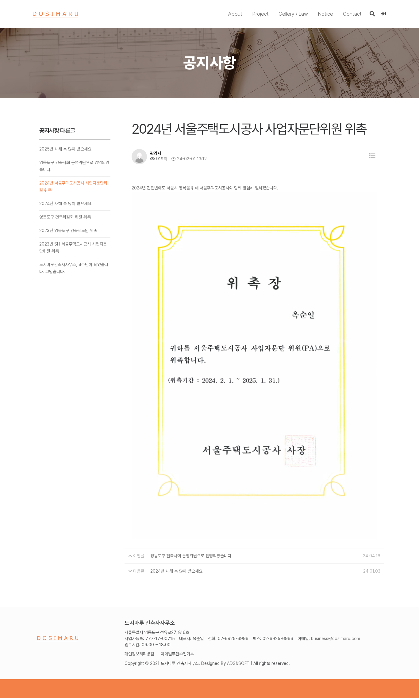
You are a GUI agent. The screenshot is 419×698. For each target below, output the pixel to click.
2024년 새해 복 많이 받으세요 (65, 203)
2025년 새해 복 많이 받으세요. (66, 149)
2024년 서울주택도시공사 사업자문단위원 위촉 (73, 187)
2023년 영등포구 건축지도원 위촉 (68, 230)
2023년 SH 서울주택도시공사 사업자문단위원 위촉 (73, 248)
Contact (352, 14)
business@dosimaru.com (335, 638)
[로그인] (383, 14)
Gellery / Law (293, 14)
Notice (325, 14)
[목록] (372, 156)
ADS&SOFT (238, 663)
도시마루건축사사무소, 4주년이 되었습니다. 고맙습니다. (73, 268)
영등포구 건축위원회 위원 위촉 (65, 217)
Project (260, 14)
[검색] (372, 14)
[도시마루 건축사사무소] (55, 14)
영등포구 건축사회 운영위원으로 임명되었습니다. (74, 166)
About (235, 14)
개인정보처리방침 (139, 653)
